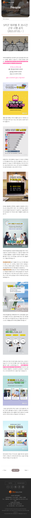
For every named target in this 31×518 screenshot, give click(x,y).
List (14, 470)
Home (9, 10)
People (14, 10)
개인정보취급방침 (21, 483)
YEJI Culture (20, 10)
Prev (5, 470)
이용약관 (10, 483)
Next (26, 470)
